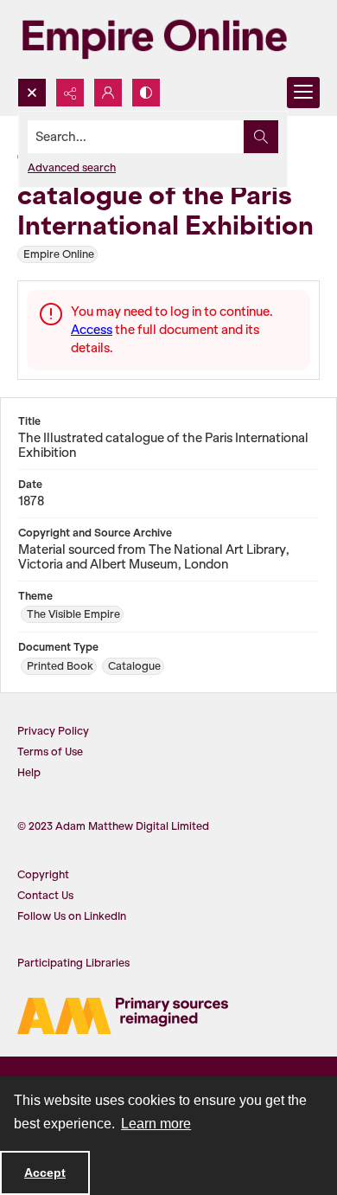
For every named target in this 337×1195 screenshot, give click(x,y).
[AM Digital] (122, 1016)
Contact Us (45, 895)
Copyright (43, 874)
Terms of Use (50, 751)
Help (29, 772)
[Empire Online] (154, 39)
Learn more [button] (156, 1123)
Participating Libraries (73, 962)
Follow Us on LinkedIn (71, 915)
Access (91, 329)
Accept (45, 1172)
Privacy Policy (53, 730)
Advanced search (72, 167)
